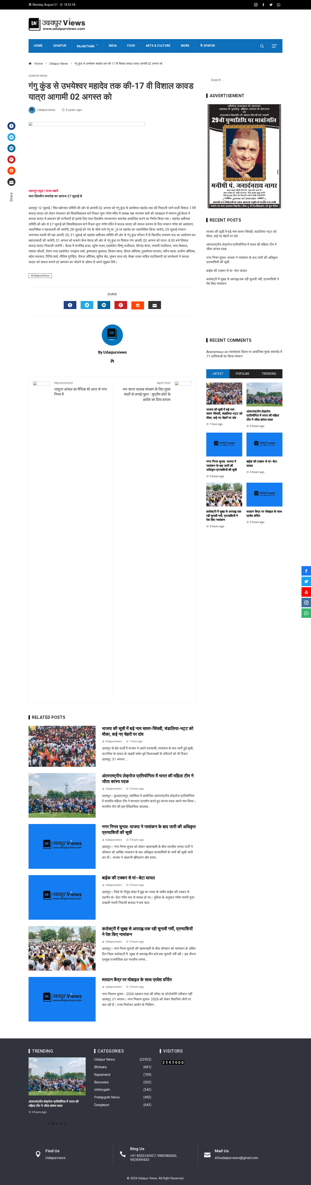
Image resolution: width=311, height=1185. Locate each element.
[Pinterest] (11, 159)
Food (131, 45)
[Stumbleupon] (11, 171)
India (113, 45)
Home (38, 45)
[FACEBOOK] (70, 305)
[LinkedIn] (11, 148)
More (185, 45)
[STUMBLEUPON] (137, 305)
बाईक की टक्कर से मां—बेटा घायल (128, 877)
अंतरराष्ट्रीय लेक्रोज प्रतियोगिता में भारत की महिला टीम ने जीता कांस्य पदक (262, 416)
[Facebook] (11, 126)
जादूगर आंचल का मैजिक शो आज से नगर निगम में (80, 389)
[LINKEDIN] (104, 305)
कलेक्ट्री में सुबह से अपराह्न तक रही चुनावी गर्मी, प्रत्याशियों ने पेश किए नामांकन (223, 516)
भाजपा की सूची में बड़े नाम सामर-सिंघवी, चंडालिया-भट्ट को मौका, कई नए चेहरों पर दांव (224, 414)
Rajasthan (85, 46)
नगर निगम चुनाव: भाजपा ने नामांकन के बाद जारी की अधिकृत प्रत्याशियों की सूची (221, 466)
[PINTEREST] (120, 305)
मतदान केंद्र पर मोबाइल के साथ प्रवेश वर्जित (137, 979)
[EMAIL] (154, 305)
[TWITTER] (87, 305)
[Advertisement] (244, 313)
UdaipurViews (41, 275)
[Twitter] (11, 137)
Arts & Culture (158, 45)
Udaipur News (38, 76)
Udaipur (59, 45)
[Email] (11, 182)
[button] (49, 1123)
